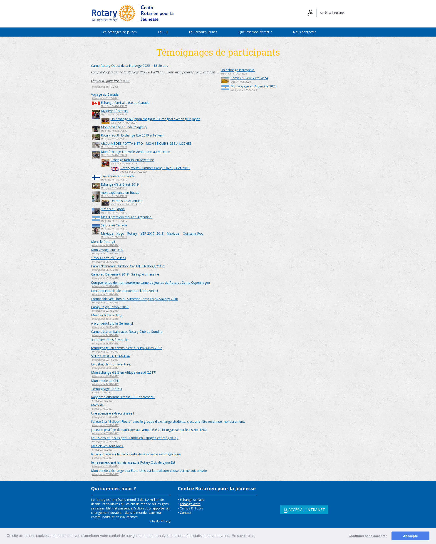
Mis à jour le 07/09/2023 (114, 106)
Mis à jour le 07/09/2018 (105, 253)
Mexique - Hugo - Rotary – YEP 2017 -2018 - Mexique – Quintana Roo (152, 233)
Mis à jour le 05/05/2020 (114, 130)
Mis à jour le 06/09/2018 (105, 269)
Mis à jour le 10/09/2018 (105, 245)
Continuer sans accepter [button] (368, 536)
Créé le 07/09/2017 (102, 392)
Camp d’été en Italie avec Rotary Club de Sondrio (127, 331)
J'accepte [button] (410, 536)
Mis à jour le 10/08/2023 (114, 114)
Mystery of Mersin (114, 111)
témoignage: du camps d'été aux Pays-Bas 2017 (126, 348)
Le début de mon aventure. (111, 364)
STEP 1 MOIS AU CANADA (110, 356)
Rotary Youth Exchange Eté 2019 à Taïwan (132, 135)
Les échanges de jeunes (119, 32)
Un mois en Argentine (126, 201)
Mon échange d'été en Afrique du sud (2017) (123, 372)
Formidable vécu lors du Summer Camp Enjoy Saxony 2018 (134, 299)
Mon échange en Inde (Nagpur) (124, 127)
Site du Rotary (160, 521)
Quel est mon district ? (255, 32)
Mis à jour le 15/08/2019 (114, 196)
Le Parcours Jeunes (203, 32)
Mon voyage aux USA (107, 250)
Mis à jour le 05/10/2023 (105, 98)
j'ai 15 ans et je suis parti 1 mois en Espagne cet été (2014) (134, 438)
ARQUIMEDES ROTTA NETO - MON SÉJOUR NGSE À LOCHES (146, 143)
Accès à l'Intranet (331, 12)
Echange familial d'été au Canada (125, 102)
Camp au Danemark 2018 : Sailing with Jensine (125, 274)
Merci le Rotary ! (103, 241)
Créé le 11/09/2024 (240, 81)
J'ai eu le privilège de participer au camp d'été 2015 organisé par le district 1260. (149, 429)
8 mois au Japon (113, 209)
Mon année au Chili (105, 380)
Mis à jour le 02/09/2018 (105, 286)
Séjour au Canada (114, 225)
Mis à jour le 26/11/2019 (114, 147)
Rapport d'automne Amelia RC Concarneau (123, 397)
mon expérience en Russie (120, 192)
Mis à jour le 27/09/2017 (105, 376)
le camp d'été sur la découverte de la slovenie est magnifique (136, 454)
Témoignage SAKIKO (106, 389)
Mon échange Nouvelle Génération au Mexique (135, 151)
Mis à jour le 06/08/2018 (105, 327)
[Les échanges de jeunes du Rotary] (133, 23)
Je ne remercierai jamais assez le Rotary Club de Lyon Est (133, 462)
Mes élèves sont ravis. (107, 446)
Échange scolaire (192, 499)
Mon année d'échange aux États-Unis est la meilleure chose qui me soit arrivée (149, 470)
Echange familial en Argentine (132, 160)
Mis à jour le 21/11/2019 (114, 237)
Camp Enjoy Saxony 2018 (110, 307)
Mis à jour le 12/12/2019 (114, 139)
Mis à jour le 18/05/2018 (105, 343)
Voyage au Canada (105, 94)
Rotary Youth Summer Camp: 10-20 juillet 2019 (155, 168)
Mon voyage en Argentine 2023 (253, 86)
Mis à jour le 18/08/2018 (105, 318)
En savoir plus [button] (243, 536)
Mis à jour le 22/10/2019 (124, 163)
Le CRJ (163, 32)
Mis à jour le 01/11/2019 (114, 155)
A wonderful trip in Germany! (112, 323)
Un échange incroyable (238, 70)
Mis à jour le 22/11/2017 (105, 351)
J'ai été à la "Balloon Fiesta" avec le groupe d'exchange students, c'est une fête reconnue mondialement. (168, 421)
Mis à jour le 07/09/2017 (105, 417)
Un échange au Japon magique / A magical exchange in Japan (155, 119)
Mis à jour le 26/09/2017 (105, 384)
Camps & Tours (191, 508)
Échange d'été (190, 504)
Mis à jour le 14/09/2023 (243, 90)
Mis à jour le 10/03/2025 (234, 73)
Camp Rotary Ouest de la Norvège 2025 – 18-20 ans (129, 65)
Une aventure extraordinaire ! (112, 413)
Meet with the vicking (106, 315)
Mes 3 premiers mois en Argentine (126, 217)
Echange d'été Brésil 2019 (120, 184)
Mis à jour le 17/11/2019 (133, 171)
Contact (185, 512)
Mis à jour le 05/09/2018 (105, 261)
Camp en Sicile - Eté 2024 (249, 78)
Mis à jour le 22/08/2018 (105, 310)
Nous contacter (304, 32)
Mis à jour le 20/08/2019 (114, 188)
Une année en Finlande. (118, 176)
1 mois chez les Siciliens (108, 258)
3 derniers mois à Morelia (110, 340)
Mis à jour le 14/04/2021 (124, 122)
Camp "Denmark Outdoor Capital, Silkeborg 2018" (128, 266)
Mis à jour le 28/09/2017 (105, 368)
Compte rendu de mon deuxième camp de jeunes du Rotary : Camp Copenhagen (150, 282)
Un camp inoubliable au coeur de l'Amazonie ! (124, 290)
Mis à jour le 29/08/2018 (105, 278)
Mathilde (97, 405)
